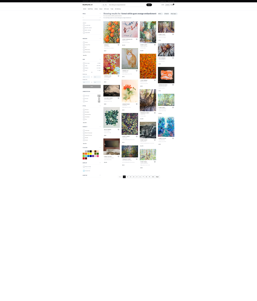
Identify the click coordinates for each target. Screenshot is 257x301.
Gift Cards (106, 8)
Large (86, 65)
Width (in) (85, 74)
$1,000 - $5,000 (88, 27)
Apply (92, 86)
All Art (84, 8)
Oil (85, 47)
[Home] (88, 4)
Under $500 (87, 32)
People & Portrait (88, 135)
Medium (86, 68)
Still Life (86, 137)
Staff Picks (90, 8)
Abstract (86, 109)
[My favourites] (171, 5)
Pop (86, 119)
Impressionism (88, 114)
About (100, 8)
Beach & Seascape (88, 132)
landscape (87, 95)
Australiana (87, 116)
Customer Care (163, 1)
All (85, 23)
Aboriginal (87, 112)
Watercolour (87, 49)
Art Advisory (118, 8)
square (86, 101)
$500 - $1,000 (88, 30)
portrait (86, 98)
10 (153, 176)
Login (162, 4)
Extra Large (87, 63)
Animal (86, 140)
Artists (96, 8)
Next (157, 176)
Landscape (87, 130)
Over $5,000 (87, 25)
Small (86, 70)
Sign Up (167, 4)
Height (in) (85, 79)
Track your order (171, 1)
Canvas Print (87, 44)
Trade (111, 8)
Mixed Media (87, 52)
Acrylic (86, 42)
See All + (85, 55)
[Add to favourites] (118, 45)
